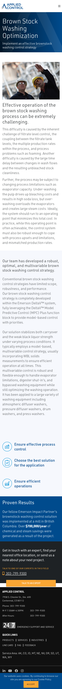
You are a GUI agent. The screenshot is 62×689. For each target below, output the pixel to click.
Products (8, 640)
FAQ (19, 645)
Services (23, 640)
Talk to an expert (31, 583)
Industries (37, 640)
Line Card (7, 645)
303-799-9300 (16, 573)
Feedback (30, 645)
